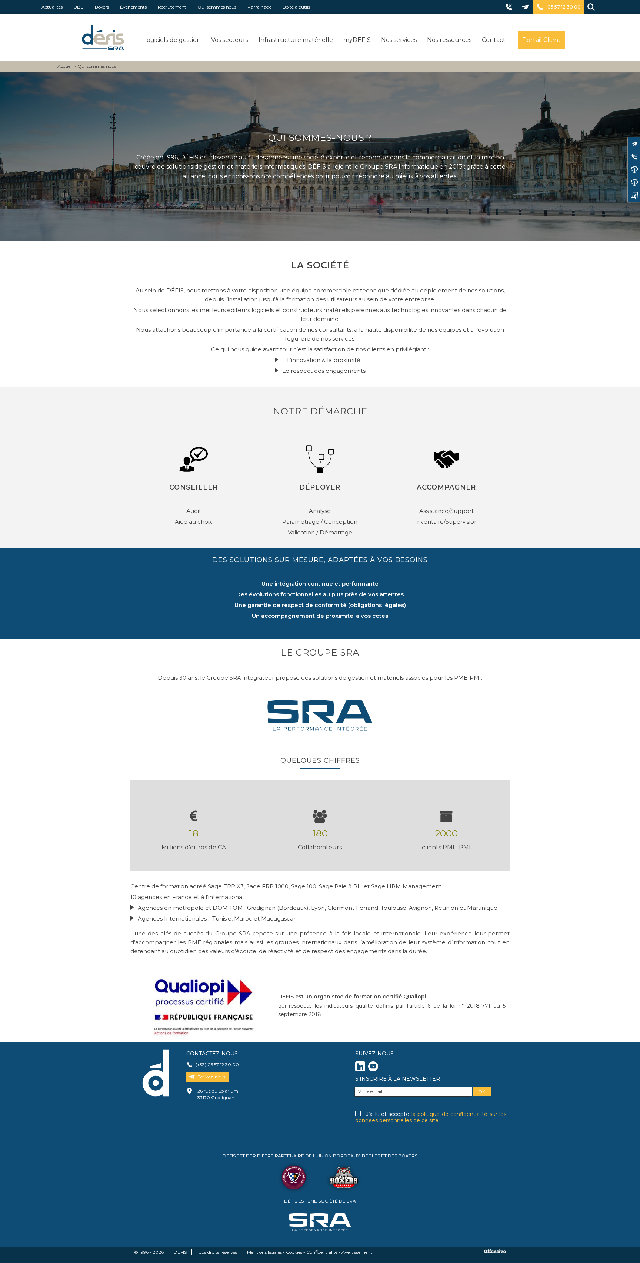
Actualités (52, 7)
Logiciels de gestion (172, 39)
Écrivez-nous (211, 1077)
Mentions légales (264, 1252)
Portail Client (541, 39)
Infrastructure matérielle (296, 39)
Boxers (102, 7)
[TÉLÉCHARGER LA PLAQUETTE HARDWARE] (634, 182)
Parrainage (259, 7)
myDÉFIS (357, 39)
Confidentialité (321, 1252)
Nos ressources (449, 39)
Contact (494, 39)
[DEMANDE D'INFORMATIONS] (634, 195)
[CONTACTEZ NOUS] (634, 143)
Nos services (399, 39)
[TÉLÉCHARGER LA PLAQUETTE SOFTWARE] (634, 169)
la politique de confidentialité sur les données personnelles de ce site (430, 1117)
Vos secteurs (229, 39)
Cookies (294, 1252)
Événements (133, 7)
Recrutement (172, 7)
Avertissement (356, 1252)
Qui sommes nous (216, 7)
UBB (79, 7)
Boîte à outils (296, 7)
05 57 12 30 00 (564, 7)
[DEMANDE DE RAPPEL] (634, 156)
